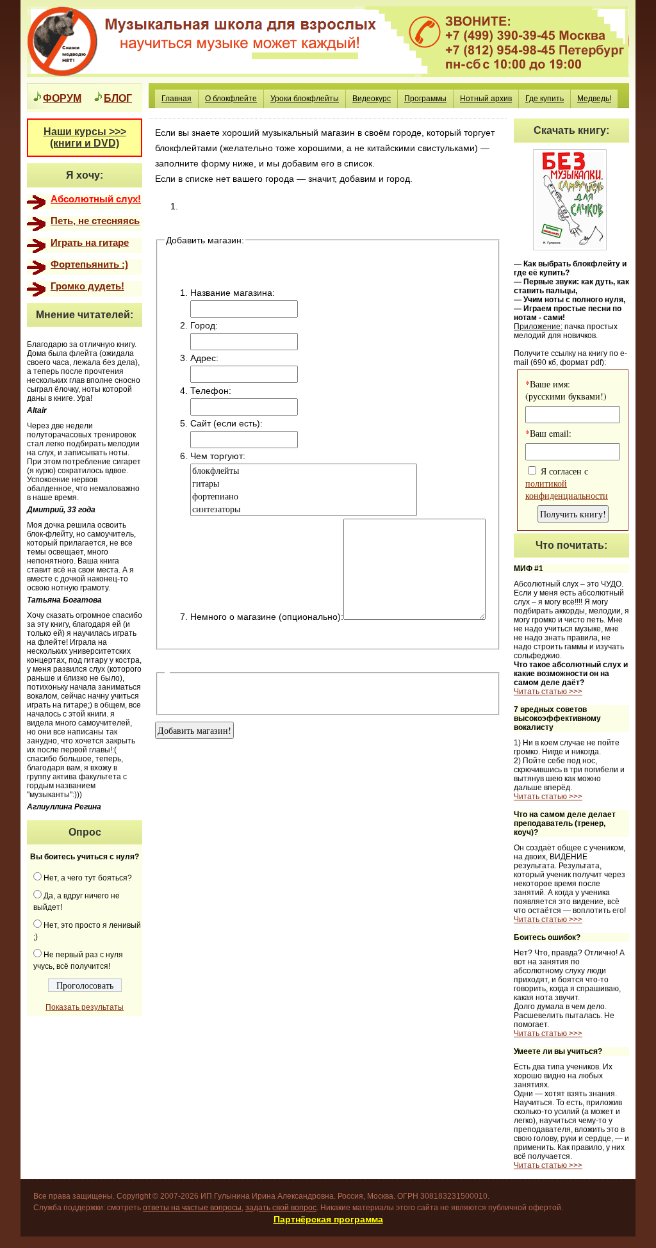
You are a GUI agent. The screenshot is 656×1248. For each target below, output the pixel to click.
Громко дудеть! (87, 286)
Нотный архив (486, 98)
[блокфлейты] (303, 470)
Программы (425, 98)
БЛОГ (118, 97)
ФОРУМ (62, 97)
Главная (176, 98)
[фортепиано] (303, 496)
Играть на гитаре (90, 243)
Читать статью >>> (548, 691)
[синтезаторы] (303, 509)
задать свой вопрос (280, 1207)
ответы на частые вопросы (192, 1207)
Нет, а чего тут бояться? (88, 877)
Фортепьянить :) (89, 264)
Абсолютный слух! (96, 199)
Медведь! (594, 98)
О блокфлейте (231, 98)
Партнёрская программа (328, 1219)
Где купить (544, 98)
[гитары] (303, 483)
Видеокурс (371, 98)
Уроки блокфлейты (304, 98)
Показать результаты (84, 1007)
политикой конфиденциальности (566, 489)
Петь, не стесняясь (95, 221)
